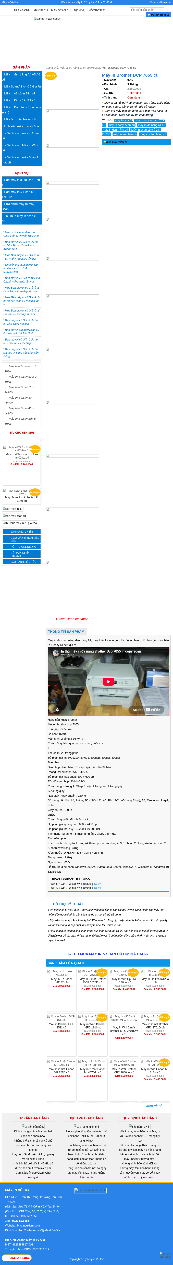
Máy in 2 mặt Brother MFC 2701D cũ (155, 1026)
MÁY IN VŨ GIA (17, 1190)
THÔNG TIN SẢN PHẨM (66, 631)
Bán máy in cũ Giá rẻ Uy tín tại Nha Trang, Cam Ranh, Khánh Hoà (20, 245)
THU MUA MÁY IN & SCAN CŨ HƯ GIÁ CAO (108, 954)
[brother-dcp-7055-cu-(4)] (73, 162)
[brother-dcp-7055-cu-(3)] (73, 199)
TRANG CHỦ (22, 10)
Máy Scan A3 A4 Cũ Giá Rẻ (23, 86)
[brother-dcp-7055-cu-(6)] (73, 91)
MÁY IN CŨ (41, 10)
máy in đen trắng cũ (115, 129)
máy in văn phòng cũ (153, 134)
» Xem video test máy (72, 619)
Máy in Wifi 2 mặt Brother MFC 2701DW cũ (124, 1031)
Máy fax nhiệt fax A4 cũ (20, 119)
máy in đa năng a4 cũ (151, 124)
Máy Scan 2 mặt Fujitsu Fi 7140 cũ (21, 482)
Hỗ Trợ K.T (97, 10)
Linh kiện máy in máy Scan (22, 126)
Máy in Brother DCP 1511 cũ (61, 1026)
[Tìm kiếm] (158, 14)
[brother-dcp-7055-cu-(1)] (73, 275)
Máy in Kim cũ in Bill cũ (19, 100)
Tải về (97, 884)
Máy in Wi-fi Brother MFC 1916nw (92, 1026)
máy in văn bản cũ (125, 134)
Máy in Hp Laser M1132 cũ (61, 980)
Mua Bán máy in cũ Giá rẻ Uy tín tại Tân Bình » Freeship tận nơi (21, 301)
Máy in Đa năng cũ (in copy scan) (80, 67)
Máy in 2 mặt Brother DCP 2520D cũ (92, 980)
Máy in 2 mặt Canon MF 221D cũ (61, 1070)
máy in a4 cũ (123, 120)
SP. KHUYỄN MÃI (21, 432)
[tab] (66, 631)
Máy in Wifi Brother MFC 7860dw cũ (124, 1070)
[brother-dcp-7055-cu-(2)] (73, 237)
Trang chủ (52, 67)
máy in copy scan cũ (121, 124)
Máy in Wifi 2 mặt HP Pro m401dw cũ (22, 438)
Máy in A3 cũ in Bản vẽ (19, 93)
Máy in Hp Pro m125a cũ (155, 980)
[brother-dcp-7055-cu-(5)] (73, 126)
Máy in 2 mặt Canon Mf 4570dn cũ (92, 1070)
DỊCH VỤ (79, 10)
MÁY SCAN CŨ (61, 10)
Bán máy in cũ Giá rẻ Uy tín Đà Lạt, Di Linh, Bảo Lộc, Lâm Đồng (21, 353)
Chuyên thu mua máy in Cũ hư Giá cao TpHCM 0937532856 (20, 268)
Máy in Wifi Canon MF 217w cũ (155, 1070)
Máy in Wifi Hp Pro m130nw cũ (124, 980)
